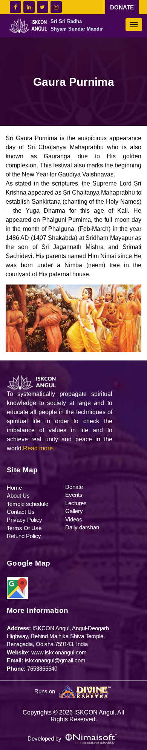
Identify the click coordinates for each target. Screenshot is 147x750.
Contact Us (21, 512)
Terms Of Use (24, 528)
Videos (73, 519)
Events (74, 495)
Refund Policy (24, 536)
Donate (74, 487)
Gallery (74, 511)
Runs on (45, 691)
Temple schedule (27, 504)
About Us (18, 495)
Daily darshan (82, 527)
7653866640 (42, 668)
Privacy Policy (24, 519)
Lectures (76, 503)
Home (14, 487)
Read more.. (39, 448)
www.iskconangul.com (59, 652)
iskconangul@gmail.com (55, 660)
